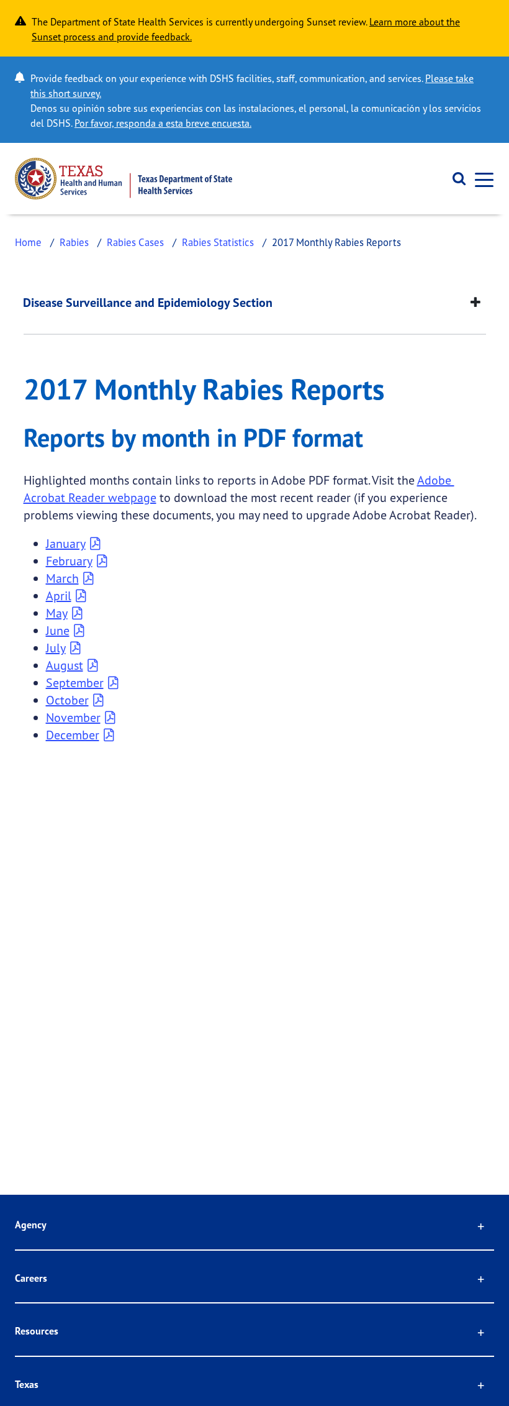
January (66, 543)
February (69, 560)
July (56, 647)
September (75, 682)
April (58, 595)
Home (28, 242)
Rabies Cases (135, 242)
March (62, 578)
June (58, 630)
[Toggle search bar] (454, 178)
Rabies (74, 242)
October (67, 700)
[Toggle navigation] (480, 178)
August (64, 665)
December (72, 734)
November (73, 717)
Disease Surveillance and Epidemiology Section (148, 302)
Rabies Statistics (218, 242)
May (57, 613)
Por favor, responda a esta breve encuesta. (162, 123)
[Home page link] (123, 178)
